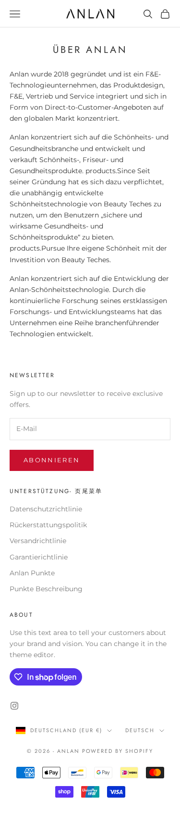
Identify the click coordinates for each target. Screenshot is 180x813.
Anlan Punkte (32, 573)
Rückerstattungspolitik (48, 525)
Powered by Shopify (118, 751)
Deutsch (140, 730)
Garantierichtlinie (39, 557)
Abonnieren (52, 460)
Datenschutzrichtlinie (46, 509)
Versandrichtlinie (38, 540)
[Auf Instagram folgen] (14, 706)
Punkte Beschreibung (46, 588)
